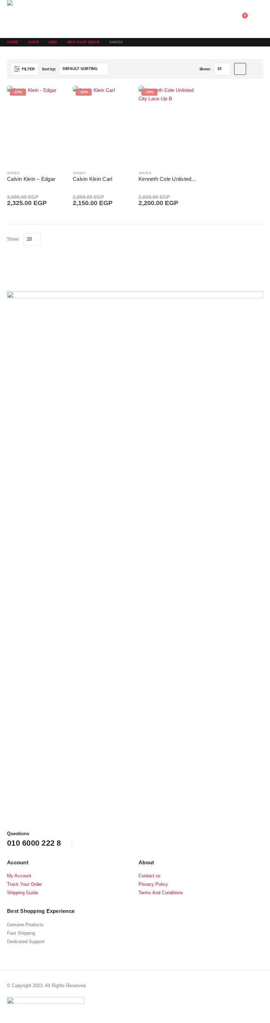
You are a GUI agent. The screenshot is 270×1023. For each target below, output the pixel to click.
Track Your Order (24, 884)
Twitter (98, 842)
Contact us (150, 875)
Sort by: (49, 69)
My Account (19, 875)
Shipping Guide (22, 892)
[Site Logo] (38, 19)
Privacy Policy (153, 884)
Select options (54, 97)
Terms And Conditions (161, 892)
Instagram (112, 842)
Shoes (13, 173)
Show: (205, 69)
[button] (256, 19)
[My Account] (224, 19)
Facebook (85, 842)
